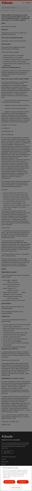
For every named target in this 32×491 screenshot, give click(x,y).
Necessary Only (9, 481)
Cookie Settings (16, 487)
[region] (16, 478)
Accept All (23, 481)
